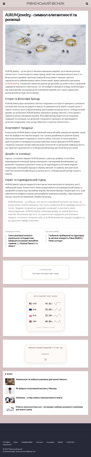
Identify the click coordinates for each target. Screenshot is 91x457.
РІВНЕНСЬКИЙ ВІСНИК (45, 3)
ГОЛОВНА (6, 442)
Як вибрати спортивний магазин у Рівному (36, 388)
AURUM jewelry (12, 83)
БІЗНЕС (60, 442)
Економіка (50, 442)
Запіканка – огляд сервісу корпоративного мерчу (39, 397)
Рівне (16, 442)
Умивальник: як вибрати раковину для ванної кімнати (41, 379)
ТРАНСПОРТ (7, 445)
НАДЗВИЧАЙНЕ (26, 442)
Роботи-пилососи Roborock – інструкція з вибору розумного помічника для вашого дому (49, 408)
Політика (39, 442)
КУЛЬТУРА (70, 442)
